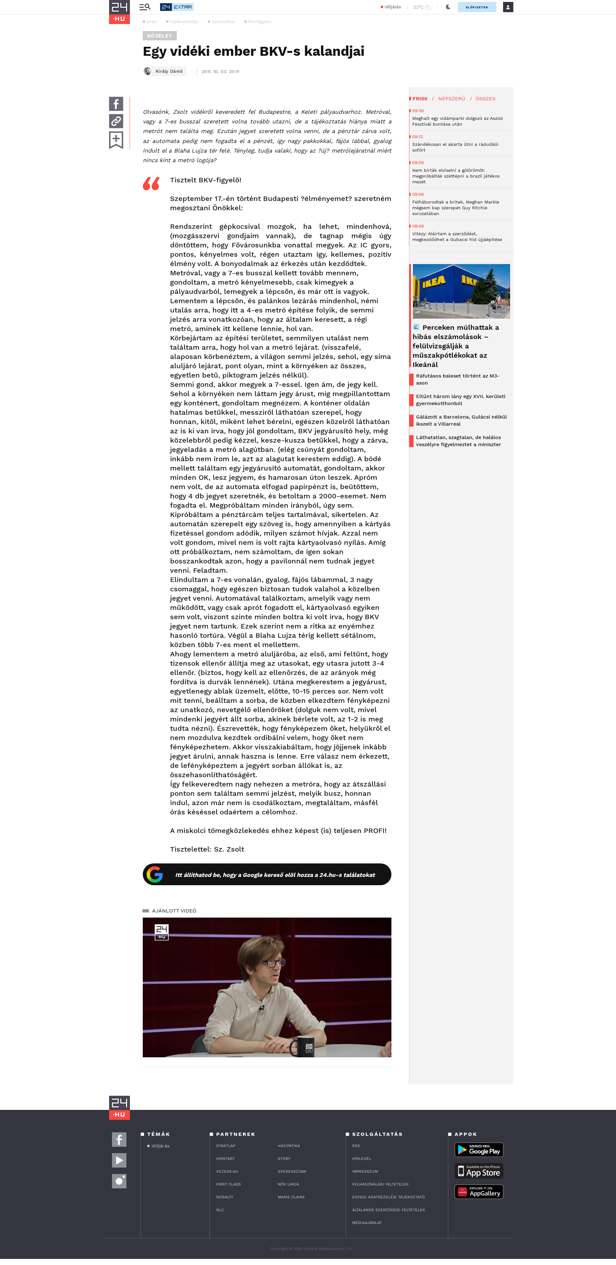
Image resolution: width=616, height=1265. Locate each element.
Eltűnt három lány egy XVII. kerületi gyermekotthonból (460, 399)
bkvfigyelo (259, 21)
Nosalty (224, 1197)
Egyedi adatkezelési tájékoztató (388, 1197)
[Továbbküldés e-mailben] (116, 121)
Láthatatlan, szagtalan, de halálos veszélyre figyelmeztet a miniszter (458, 440)
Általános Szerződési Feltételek (388, 1210)
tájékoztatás (184, 21)
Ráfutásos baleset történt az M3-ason (458, 379)
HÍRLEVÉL (361, 1158)
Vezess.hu (227, 1171)
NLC (220, 1210)
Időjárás (393, 6)
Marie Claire (291, 1197)
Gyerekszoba (292, 1171)
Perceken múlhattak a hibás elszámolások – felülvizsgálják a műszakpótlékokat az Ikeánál (456, 346)
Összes (485, 99)
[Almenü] (145, 7)
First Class (228, 1184)
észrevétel (223, 21)
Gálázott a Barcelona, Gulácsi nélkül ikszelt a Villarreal (461, 420)
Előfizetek (477, 7)
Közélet (159, 36)
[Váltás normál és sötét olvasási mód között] (448, 7)
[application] (267, 987)
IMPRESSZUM (365, 1171)
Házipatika (289, 1146)
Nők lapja (288, 1184)
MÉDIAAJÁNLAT (367, 1222)
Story (284, 1158)
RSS (356, 1146)
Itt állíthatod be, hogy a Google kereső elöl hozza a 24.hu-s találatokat (275, 874)
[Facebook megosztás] (116, 104)
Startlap (225, 1146)
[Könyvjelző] (116, 140)
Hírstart (225, 1158)
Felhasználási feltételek (380, 1184)
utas (152, 21)
